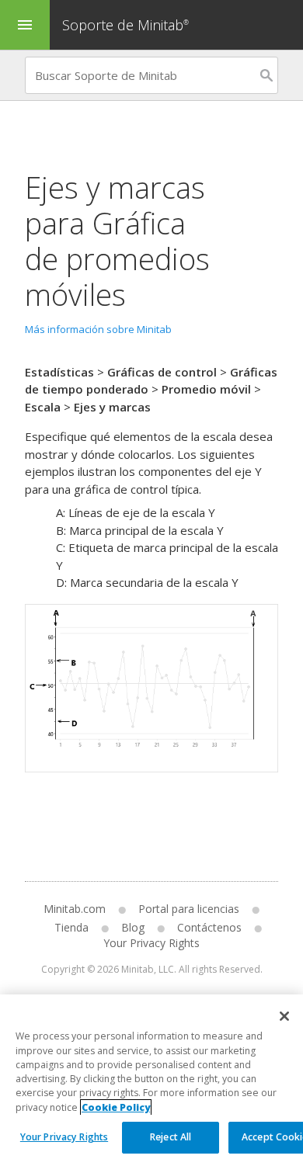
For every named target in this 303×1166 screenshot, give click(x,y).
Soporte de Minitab (125, 25)
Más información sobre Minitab (98, 329)
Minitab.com (75, 908)
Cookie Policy (116, 1107)
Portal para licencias (188, 908)
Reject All (170, 1136)
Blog (133, 927)
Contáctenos (209, 927)
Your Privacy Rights (64, 1136)
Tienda (71, 927)
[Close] (284, 1016)
